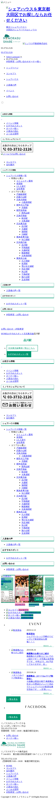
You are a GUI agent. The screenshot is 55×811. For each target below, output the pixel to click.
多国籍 (19, 184)
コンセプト (11, 73)
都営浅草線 (21, 210)
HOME (9, 766)
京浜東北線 (21, 224)
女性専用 (20, 189)
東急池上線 (21, 258)
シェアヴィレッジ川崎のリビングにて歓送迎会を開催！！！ (40, 639)
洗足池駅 (25, 269)
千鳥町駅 (25, 274)
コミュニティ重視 (24, 181)
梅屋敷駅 (25, 253)
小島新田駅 (26, 202)
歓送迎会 (31, 634)
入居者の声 (11, 85)
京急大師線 (21, 200)
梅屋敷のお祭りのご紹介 (38, 653)
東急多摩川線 (22, 237)
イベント (10, 91)
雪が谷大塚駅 (27, 266)
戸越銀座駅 (21, 194)
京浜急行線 (21, 242)
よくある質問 (12, 789)
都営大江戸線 (22, 205)
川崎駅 (24, 234)
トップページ (12, 68)
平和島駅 (25, 248)
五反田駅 (25, 279)
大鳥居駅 (25, 221)
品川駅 (24, 226)
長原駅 (24, 264)
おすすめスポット (14, 781)
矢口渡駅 (25, 240)
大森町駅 (25, 250)
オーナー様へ (12, 784)
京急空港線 (21, 216)
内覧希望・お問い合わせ (17, 792)
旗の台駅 (25, 277)
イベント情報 (12, 779)
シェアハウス (12, 79)
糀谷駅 (24, 218)
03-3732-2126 (7, 52)
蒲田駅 (24, 232)
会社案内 (10, 771)
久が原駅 (25, 261)
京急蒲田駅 (26, 256)
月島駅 (24, 208)
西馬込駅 (25, 213)
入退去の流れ (12, 787)
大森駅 (24, 229)
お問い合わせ (12, 96)
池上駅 (24, 272)
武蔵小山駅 (21, 197)
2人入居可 (21, 186)
